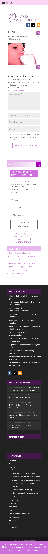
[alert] (24, 444)
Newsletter (13, 520)
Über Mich (12, 464)
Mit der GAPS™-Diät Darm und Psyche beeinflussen (22, 405)
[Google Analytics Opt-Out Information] (3, 547)
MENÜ (9, 2)
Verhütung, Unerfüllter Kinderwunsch (21, 256)
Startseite (12, 460)
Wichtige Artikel (18, 470)
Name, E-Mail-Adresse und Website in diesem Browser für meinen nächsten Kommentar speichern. (23, 137)
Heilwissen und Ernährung (17, 270)
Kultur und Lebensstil (15, 273)
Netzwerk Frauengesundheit (25, 540)
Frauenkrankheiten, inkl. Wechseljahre (21, 263)
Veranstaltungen (15, 517)
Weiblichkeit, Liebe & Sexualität (18, 253)
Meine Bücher (14, 503)
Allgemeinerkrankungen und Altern (20, 267)
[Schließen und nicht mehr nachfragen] (45, 547)
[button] (28, 25)
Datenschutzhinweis (24, 242)
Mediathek (13, 507)
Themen (12, 467)
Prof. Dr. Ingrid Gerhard (19, 36)
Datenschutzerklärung (16, 90)
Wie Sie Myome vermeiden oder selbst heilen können (23, 415)
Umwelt (10, 277)
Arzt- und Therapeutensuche (19, 514)
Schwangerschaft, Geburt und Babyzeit (21, 260)
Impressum (13, 527)
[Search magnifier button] (38, 164)
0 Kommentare (14, 39)
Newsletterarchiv (23, 239)
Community (13, 524)
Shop (10, 510)
